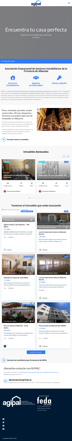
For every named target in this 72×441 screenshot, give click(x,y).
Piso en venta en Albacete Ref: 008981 (52, 326)
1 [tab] (29, 198)
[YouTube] (3, 429)
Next (68, 156)
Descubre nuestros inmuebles (18, 139)
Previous (64, 156)
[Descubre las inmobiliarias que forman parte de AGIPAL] (4, 360)
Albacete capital (9, 220)
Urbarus (9, 250)
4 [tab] (37, 198)
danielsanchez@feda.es (20, 380)
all (5, 321)
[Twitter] (3, 422)
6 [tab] (42, 198)
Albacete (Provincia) (11, 273)
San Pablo (43, 227)
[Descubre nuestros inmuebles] (4, 140)
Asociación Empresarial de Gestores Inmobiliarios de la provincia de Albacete (29, 91)
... (32, 234)
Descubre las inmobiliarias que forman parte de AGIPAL (27, 360)
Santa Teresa (44, 273)
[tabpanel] (18, 177)
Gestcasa (44, 250)
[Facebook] (3, 419)
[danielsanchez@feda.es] (5, 381)
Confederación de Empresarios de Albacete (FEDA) (25, 93)
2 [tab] (32, 198)
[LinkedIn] (3, 425)
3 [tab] (35, 198)
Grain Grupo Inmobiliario (13, 191)
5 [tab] (40, 198)
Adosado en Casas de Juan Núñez (16, 278)
